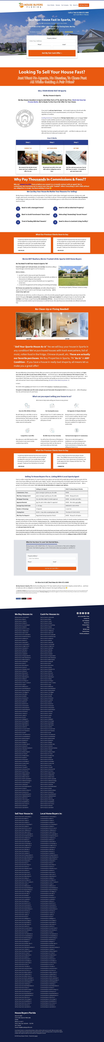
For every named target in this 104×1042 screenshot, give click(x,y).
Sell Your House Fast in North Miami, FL (23, 922)
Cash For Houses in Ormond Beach (47, 782)
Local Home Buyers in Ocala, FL (47, 932)
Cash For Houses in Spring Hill (46, 661)
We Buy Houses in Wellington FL (21, 719)
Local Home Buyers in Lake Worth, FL (48, 1007)
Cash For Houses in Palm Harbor (47, 725)
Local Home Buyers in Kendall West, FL (48, 1001)
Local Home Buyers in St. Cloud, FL (47, 953)
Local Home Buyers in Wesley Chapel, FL (48, 951)
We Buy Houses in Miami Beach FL (22, 677)
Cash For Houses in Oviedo (46, 788)
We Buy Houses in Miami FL (20, 619)
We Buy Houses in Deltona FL (21, 671)
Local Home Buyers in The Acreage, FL (48, 999)
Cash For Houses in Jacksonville (47, 617)
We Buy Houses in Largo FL (20, 684)
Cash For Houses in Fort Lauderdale (47, 634)
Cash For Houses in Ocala (45, 732)
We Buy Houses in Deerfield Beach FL (23, 688)
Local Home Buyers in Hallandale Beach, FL (49, 995)
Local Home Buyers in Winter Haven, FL (48, 976)
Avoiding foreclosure (46, 118)
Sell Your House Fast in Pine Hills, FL (22, 893)
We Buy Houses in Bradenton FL (21, 740)
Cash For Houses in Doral (45, 717)
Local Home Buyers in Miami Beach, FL (48, 876)
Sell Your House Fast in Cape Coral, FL (23, 832)
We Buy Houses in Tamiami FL (21, 750)
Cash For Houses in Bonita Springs (47, 738)
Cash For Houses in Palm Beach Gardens (48, 748)
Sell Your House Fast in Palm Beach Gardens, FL (25, 947)
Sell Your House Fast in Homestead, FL (23, 905)
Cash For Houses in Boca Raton (46, 665)
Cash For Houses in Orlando (46, 623)
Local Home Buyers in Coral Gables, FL (48, 961)
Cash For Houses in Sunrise (46, 667)
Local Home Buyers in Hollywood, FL (48, 838)
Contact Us (86, 618)
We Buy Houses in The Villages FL (22, 692)
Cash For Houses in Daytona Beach (47, 709)
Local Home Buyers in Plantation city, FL (48, 868)
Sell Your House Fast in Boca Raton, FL (23, 864)
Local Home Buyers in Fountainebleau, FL (49, 936)
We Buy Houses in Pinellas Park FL (22, 755)
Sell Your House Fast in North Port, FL (23, 903)
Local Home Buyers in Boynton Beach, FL (49, 889)
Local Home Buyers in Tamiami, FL (47, 949)
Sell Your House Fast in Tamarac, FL (22, 912)
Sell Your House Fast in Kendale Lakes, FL (23, 943)
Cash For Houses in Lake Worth (46, 807)
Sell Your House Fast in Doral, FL (21, 916)
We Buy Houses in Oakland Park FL (22, 775)
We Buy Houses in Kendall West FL (22, 802)
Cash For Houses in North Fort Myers (48, 790)
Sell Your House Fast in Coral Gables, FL (23, 961)
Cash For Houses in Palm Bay (46, 650)
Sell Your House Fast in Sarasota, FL (22, 945)
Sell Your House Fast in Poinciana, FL (22, 911)
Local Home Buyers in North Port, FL (48, 903)
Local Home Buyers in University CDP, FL (48, 968)
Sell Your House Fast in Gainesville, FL (23, 841)
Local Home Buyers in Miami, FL (47, 818)
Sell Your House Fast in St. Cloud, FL (22, 953)
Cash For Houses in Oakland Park (47, 775)
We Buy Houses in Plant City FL (21, 798)
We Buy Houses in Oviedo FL (21, 788)
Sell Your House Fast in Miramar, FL (22, 839)
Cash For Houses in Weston (46, 702)
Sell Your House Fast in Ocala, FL (22, 932)
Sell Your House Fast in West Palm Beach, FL (24, 857)
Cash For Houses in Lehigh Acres (47, 646)
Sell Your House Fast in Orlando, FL (22, 822)
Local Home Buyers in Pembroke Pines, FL (49, 836)
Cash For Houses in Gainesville (46, 642)
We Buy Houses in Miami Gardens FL (22, 659)
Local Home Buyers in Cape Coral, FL (48, 832)
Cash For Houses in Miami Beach (47, 677)
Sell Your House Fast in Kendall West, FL (23, 1001)
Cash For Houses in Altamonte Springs (48, 780)
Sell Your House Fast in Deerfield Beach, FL (24, 888)
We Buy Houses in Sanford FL (21, 727)
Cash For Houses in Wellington (46, 719)
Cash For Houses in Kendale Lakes (47, 744)
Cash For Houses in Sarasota (46, 746)
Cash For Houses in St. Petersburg (47, 625)
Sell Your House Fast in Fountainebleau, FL (24, 936)
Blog (88, 627)
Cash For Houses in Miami (45, 619)
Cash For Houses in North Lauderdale (48, 778)
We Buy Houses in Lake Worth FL (22, 807)
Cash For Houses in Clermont (46, 805)
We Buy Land (86, 629)
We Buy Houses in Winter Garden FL (22, 773)
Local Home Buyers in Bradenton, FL (48, 939)
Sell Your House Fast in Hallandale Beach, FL (24, 995)
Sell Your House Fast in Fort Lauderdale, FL (24, 834)
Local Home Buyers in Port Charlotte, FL (48, 930)
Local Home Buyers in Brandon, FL (47, 851)
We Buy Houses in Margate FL (21, 742)
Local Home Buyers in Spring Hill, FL (47, 861)
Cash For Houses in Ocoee (46, 765)
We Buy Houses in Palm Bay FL (21, 650)
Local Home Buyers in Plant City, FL (47, 997)
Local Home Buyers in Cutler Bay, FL (47, 984)
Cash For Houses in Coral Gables (47, 761)
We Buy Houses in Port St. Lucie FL (22, 629)
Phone (40, 44)
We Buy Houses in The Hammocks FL (22, 734)
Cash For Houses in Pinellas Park (47, 755)
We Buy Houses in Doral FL (20, 717)
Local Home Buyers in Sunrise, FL (47, 866)
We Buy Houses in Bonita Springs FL (22, 738)
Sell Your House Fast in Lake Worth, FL (23, 1007)
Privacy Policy (85, 625)
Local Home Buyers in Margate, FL (47, 941)
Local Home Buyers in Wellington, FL (48, 918)
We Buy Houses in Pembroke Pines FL (23, 636)
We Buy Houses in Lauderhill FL (21, 700)
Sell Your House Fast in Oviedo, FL (22, 987)
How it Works (50, 5)
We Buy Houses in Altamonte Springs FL (23, 780)
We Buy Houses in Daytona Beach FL (22, 709)
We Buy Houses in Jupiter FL (21, 715)
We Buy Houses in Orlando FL (21, 623)
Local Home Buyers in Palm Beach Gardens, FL (50, 947)
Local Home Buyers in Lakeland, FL (47, 853)
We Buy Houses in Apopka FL (21, 757)
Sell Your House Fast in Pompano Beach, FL (24, 855)
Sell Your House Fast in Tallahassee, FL (23, 830)
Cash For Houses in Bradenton (46, 740)
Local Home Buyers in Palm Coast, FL (48, 874)
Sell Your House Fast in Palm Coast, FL (23, 874)
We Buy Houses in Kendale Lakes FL (22, 744)
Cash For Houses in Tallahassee (47, 631)
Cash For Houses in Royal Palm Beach (48, 794)
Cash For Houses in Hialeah (46, 627)
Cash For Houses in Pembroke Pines (48, 636)
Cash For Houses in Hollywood (46, 638)
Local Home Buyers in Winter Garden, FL (48, 972)
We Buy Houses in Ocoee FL (21, 765)
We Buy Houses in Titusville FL (21, 767)
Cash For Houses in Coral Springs (47, 644)
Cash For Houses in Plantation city (47, 669)
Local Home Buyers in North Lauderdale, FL (49, 978)
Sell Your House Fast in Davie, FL (22, 863)
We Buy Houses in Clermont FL (21, 805)
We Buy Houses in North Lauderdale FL (23, 778)
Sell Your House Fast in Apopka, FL (22, 957)
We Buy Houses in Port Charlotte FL (22, 730)
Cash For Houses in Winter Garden (47, 773)
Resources (86, 623)
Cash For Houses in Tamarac (46, 713)
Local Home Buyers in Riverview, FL (47, 872)
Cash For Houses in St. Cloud (46, 754)
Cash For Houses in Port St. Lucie (47, 629)
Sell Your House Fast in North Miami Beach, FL (24, 985)
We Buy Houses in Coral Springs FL (22, 644)
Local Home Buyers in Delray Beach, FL (48, 907)
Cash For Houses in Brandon (46, 652)
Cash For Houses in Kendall (46, 696)
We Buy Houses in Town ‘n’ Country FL (23, 682)
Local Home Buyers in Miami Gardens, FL (48, 859)
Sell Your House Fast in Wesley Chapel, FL (23, 951)
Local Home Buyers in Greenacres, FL (48, 991)
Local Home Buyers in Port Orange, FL (48, 920)
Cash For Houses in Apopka (46, 757)
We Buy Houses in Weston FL (21, 702)
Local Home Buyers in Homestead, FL (48, 905)
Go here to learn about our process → (59, 380)
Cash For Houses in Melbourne (46, 686)
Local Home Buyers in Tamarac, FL (47, 912)
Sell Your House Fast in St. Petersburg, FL (23, 824)
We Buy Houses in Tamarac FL (21, 713)
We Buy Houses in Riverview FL (21, 673)
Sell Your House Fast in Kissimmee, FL (23, 897)
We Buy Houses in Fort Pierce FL (22, 771)
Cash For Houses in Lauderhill (46, 700)
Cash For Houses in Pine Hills (46, 694)
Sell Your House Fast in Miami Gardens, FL (23, 859)
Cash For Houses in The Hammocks (47, 734)
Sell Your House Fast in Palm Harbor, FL (23, 924)
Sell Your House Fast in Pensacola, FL (22, 959)
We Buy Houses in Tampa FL (21, 621)
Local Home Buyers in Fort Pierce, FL (48, 970)
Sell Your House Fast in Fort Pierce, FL (23, 970)
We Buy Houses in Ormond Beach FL (22, 782)
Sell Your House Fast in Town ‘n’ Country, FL (24, 882)
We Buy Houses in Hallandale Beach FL (23, 796)
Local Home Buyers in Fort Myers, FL (48, 880)
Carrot (36, 1036)
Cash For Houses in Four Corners (47, 803)
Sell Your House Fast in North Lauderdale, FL (24, 978)
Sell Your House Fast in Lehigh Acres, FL (23, 845)
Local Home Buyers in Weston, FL (47, 901)
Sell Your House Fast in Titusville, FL (22, 966)
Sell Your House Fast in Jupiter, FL (22, 914)
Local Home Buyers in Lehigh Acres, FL (48, 845)
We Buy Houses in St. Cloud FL (21, 754)
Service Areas (85, 631)
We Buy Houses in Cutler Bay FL (21, 784)
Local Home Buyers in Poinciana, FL (47, 911)
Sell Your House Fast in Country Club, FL (23, 962)
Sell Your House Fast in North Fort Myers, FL (24, 989)
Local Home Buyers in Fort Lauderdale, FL (49, 834)
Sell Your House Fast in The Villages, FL (23, 891)
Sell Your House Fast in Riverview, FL (22, 872)
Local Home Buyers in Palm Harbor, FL (48, 924)
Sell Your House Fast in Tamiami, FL (22, 949)
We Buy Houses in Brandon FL (21, 652)
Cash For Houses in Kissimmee (46, 698)
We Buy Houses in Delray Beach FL (22, 707)
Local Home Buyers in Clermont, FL (47, 1005)
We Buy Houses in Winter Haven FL (22, 777)
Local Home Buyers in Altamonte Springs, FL (49, 980)
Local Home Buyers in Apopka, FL (47, 957)
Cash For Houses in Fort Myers (46, 681)
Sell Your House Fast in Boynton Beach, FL (23, 889)
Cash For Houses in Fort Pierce (46, 771)
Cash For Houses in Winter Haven (47, 777)
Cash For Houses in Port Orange (47, 721)
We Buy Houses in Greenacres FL (22, 792)
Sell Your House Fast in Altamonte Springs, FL (24, 980)
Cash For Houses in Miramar (46, 640)
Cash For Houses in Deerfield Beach (47, 688)
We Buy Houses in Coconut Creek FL (22, 729)
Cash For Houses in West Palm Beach (48, 657)
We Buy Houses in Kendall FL (21, 696)
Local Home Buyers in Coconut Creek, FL (48, 928)
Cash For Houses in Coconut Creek (47, 729)
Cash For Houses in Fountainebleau (47, 736)
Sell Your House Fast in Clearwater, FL (23, 847)
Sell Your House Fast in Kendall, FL (22, 895)
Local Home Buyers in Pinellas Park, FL (48, 955)
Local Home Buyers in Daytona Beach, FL (49, 909)
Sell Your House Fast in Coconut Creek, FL (23, 928)
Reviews (58, 5)
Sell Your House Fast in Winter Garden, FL (23, 972)
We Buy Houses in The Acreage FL (22, 800)
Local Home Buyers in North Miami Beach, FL (49, 985)
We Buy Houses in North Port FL (21, 704)
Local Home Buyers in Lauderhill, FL (47, 899)
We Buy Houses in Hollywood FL (21, 638)
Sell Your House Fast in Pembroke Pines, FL (24, 836)
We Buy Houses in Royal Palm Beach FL (23, 794)
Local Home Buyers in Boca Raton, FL (48, 864)
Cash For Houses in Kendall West (47, 802)
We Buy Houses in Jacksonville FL (22, 617)
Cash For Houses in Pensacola (46, 759)
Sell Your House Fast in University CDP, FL (23, 968)
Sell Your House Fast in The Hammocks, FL (24, 934)
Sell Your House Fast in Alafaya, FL (22, 878)
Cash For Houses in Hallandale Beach (48, 796)
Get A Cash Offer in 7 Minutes (81, 15)
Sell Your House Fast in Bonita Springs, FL (23, 937)
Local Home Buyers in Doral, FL (46, 916)
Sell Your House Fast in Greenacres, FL (23, 991)
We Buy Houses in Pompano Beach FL (23, 656)
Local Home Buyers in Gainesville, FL (48, 841)
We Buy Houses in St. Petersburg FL (22, 625)
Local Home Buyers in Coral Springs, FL (48, 843)
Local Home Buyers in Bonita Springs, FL (48, 937)
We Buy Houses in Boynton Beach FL (22, 690)
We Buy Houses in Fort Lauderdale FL (23, 634)
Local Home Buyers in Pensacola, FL (48, 959)
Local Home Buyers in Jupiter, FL (47, 914)
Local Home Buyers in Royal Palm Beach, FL (49, 993)
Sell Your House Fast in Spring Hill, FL (22, 861)
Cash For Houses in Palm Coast (46, 675)
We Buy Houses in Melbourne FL (21, 686)
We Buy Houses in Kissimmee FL (21, 698)
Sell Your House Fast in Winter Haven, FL (23, 976)
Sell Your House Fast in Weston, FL (22, 901)
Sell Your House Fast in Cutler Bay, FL (22, 984)
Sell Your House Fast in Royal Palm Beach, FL (24, 993)
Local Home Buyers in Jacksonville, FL (48, 816)
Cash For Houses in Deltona (46, 671)
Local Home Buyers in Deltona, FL (47, 870)
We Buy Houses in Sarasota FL (21, 746)
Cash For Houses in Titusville (46, 767)
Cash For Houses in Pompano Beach (47, 656)
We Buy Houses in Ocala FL (20, 732)
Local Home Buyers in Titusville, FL (47, 966)
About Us (75, 5)
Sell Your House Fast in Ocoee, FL (22, 964)
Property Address (52, 38)
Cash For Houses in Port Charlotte (47, 730)
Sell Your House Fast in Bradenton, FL (23, 939)
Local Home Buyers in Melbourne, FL (48, 886)
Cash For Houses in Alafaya (46, 679)
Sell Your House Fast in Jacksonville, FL (23, 816)
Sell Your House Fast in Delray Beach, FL (23, 907)
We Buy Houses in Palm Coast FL (21, 675)
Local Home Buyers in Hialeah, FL (47, 826)
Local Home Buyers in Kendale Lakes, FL (48, 943)
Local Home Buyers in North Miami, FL (48, 922)
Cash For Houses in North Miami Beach (48, 786)
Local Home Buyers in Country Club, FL (48, 962)
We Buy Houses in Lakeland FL (21, 654)
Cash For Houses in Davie (45, 663)
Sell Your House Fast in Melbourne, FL (23, 886)
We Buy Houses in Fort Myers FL (21, 681)
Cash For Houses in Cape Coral (46, 632)
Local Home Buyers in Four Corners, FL (48, 1003)
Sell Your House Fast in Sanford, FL (22, 926)
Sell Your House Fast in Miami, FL (22, 818)
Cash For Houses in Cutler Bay (46, 784)
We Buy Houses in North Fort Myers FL (23, 790)
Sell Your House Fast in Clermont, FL (22, 1005)
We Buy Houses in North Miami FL (22, 723)
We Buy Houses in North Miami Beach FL (23, 786)
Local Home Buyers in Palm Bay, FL (47, 849)
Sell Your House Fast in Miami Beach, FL (23, 876)
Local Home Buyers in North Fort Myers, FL (49, 989)
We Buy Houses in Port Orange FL (22, 721)
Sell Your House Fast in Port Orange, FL (23, 920)
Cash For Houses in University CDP (47, 769)
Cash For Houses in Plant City (46, 798)
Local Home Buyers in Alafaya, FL (47, 878)
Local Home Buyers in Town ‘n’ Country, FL (49, 882)
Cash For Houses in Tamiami (46, 750)
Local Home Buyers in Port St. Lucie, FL (48, 828)
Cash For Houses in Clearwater (46, 648)
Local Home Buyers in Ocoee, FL (47, 964)
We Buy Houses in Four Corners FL (22, 803)
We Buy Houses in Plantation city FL (22, 669)
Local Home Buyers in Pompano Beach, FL (49, 855)
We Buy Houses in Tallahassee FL (22, 631)
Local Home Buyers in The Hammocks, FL (49, 934)
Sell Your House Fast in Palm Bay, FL (22, 849)
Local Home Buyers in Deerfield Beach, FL (49, 888)
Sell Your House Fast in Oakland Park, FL (23, 974)
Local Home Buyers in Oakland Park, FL (48, 974)
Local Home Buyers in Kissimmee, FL (48, 897)
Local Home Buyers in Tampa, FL (47, 820)
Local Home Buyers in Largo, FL (47, 884)
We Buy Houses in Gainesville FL (21, 642)
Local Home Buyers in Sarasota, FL (47, 945)
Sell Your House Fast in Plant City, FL (22, 997)
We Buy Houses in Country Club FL (22, 763)
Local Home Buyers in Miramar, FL (47, 839)
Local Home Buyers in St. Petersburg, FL (48, 824)
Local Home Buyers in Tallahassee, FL (48, 830)
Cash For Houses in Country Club (47, 763)
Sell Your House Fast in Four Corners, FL (23, 1003)
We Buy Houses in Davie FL (20, 663)
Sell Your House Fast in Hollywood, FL (23, 838)
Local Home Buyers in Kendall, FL (47, 895)
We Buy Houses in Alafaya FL (21, 679)
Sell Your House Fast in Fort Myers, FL (23, 880)
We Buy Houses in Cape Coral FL (21, 632)
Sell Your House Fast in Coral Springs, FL (23, 843)
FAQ (71, 5)
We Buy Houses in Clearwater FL (21, 648)
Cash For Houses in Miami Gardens (47, 659)
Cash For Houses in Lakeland (46, 654)
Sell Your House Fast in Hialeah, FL (22, 826)
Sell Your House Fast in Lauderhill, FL (22, 899)
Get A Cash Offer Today (83, 616)
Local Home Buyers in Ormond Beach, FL (48, 982)
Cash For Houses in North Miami (47, 723)
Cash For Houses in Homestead (47, 705)
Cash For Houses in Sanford (46, 727)
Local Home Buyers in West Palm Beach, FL (49, 857)
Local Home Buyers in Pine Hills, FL (47, 893)
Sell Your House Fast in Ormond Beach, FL (23, 982)
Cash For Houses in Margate (46, 742)
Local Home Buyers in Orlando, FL (47, 822)
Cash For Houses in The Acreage (47, 800)
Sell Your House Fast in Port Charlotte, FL (23, 930)
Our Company (64, 5)
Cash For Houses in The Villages (47, 692)
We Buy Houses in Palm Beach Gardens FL (23, 748)
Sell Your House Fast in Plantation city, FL (23, 868)
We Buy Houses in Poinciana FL (21, 711)
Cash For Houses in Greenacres (47, 792)
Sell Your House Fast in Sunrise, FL (22, 866)
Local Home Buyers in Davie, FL (47, 863)
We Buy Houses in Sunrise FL (21, 667)
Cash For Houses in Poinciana (46, 711)
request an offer (25, 184)
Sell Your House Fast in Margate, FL (22, 941)
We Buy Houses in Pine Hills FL (21, 694)
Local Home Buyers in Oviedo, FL (47, 987)
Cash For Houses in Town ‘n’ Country (48, 682)
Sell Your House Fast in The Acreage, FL (23, 999)
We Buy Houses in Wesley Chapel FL (22, 752)
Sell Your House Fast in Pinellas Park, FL (23, 955)
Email (64, 44)
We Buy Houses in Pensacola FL (21, 759)
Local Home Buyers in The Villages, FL (48, 891)
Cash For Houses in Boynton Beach (47, 690)
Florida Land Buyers (84, 633)
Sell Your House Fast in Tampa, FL (22, 820)
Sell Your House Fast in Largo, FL (22, 884)
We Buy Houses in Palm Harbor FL (22, 725)
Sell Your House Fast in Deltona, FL (22, 870)
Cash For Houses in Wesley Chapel (47, 752)
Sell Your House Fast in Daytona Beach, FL (23, 909)
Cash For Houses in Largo (45, 684)
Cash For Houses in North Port (46, 704)
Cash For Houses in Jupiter (46, 715)
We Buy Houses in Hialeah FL (21, 627)
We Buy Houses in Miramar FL (21, 640)
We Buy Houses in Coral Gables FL (22, 761)
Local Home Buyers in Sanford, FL (47, 926)
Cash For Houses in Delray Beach (47, 707)
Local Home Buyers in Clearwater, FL (48, 847)
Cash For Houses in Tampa (46, 621)
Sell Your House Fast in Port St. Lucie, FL (23, 828)
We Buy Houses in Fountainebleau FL (22, 736)
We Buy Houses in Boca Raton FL (22, 665)
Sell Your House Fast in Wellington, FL (23, 918)
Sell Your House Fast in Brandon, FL (22, 851)
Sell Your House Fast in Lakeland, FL (22, 853)
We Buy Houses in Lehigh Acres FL (22, 646)
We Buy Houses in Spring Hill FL (21, 661)
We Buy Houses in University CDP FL (22, 769)
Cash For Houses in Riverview (46, 673)
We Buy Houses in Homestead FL (22, 705)
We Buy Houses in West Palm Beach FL (23, 657)
